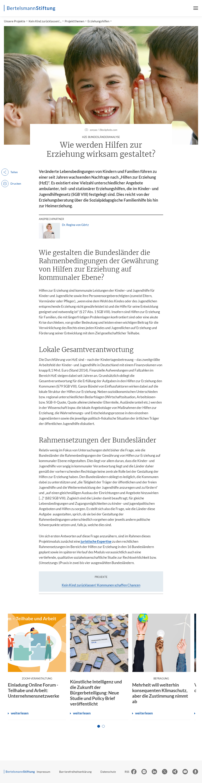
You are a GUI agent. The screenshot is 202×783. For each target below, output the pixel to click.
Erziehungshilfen (98, 21)
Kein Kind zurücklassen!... (45, 21)
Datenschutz (108, 771)
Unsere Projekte (14, 21)
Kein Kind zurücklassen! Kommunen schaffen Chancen (101, 585)
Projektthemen (74, 21)
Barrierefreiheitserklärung (75, 771)
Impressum (43, 771)
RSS (127, 771)
